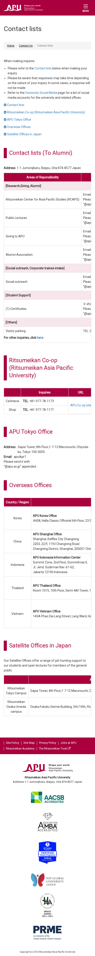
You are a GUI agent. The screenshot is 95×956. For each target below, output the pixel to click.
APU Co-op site (80, 405)
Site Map (29, 742)
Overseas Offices (18, 127)
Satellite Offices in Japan (24, 134)
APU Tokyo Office (18, 119)
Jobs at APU (68, 742)
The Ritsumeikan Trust (53, 748)
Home (10, 45)
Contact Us (26, 45)
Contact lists (43, 68)
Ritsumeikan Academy (20, 748)
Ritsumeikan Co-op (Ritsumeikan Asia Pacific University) (45, 112)
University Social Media (41, 92)
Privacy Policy (47, 742)
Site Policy (12, 742)
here (40, 337)
